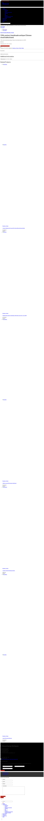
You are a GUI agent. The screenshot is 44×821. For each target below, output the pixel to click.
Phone (4, 783)
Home (4, 8)
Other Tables (21, 48)
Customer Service (6, 773)
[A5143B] (2, 27)
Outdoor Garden (8, 17)
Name (4, 765)
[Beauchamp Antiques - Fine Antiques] (4, 0)
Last (25, 766)
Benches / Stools (10, 32)
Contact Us (5, 20)
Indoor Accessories (8, 12)
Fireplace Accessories (9, 16)
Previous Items (5, 772)
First (13, 766)
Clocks (6, 11)
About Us (4, 19)
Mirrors (6, 15)
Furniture (6, 10)
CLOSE (2, 797)
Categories (5, 9)
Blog (3, 21)
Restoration (5, 18)
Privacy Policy (5, 774)
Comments (5, 785)
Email (4, 767)
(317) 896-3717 (6, 3)
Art (5, 14)
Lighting (6, 13)
